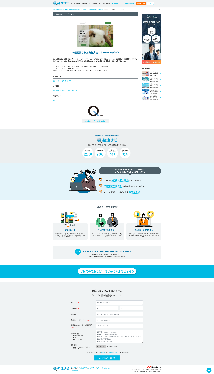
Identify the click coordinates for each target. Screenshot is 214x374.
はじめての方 (74, 3)
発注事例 (94, 3)
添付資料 (74, 345)
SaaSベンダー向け (93, 369)
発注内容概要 (75, 334)
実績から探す (101, 9)
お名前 (73, 308)
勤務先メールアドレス (78, 320)
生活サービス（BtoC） (60, 90)
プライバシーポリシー (104, 367)
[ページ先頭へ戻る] (208, 370)
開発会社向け (83, 369)
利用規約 (103, 352)
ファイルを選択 (101, 347)
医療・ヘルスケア (73, 90)
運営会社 (73, 367)
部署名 (73, 314)
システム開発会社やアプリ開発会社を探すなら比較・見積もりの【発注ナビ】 (70, 9)
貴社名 (73, 302)
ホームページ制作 (93, 9)
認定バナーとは (106, 369)
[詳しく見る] (151, 39)
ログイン (150, 3)
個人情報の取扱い (113, 352)
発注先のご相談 (141, 3)
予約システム (57, 81)
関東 (54, 100)
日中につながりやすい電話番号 (81, 325)
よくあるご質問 (83, 367)
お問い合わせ (74, 370)
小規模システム (66, 81)
